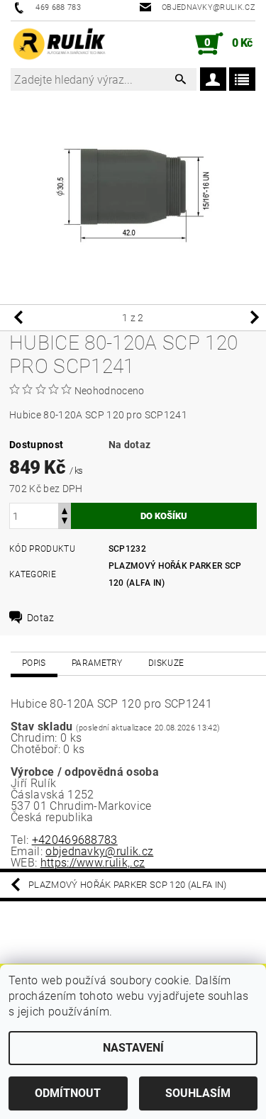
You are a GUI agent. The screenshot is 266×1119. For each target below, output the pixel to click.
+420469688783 (75, 840)
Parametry (97, 663)
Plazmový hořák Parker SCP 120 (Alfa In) (127, 884)
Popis (34, 663)
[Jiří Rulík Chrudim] (60, 44)
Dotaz (41, 617)
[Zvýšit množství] (64, 509)
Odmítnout (68, 1093)
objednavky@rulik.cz (99, 851)
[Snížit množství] (64, 522)
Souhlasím (198, 1093)
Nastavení (133, 1047)
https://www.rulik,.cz (92, 862)
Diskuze (166, 663)
